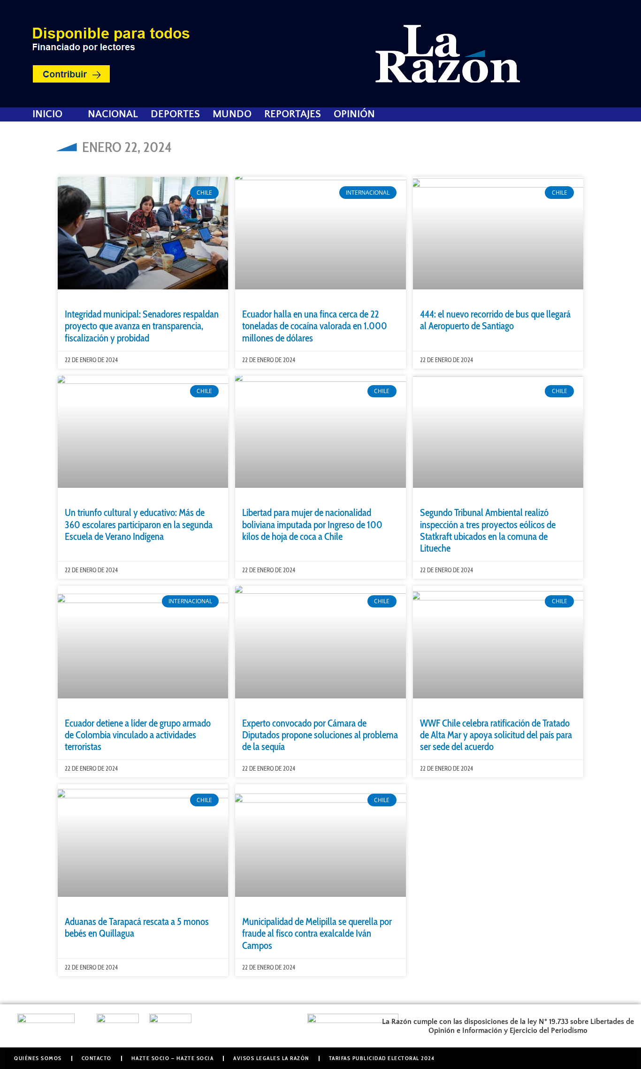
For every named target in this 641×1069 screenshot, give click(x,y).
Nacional (113, 114)
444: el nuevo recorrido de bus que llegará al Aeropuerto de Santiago (495, 320)
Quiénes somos (38, 1057)
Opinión (354, 114)
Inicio (47, 114)
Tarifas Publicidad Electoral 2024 (382, 1057)
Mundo (232, 114)
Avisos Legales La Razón (271, 1057)
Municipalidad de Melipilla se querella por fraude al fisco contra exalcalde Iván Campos (317, 933)
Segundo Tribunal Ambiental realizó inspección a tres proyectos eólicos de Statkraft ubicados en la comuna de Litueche (488, 530)
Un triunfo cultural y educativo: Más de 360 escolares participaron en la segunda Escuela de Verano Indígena (139, 524)
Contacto (97, 1057)
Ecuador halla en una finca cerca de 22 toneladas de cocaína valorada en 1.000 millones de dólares (314, 325)
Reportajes (292, 114)
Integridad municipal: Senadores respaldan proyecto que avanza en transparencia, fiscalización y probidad (142, 325)
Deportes (175, 114)
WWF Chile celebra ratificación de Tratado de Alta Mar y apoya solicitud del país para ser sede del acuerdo (496, 734)
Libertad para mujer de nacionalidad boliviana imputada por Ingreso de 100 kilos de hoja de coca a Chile (312, 524)
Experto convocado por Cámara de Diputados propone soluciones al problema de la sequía (320, 734)
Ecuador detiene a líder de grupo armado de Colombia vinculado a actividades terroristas (138, 734)
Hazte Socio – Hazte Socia (172, 1057)
